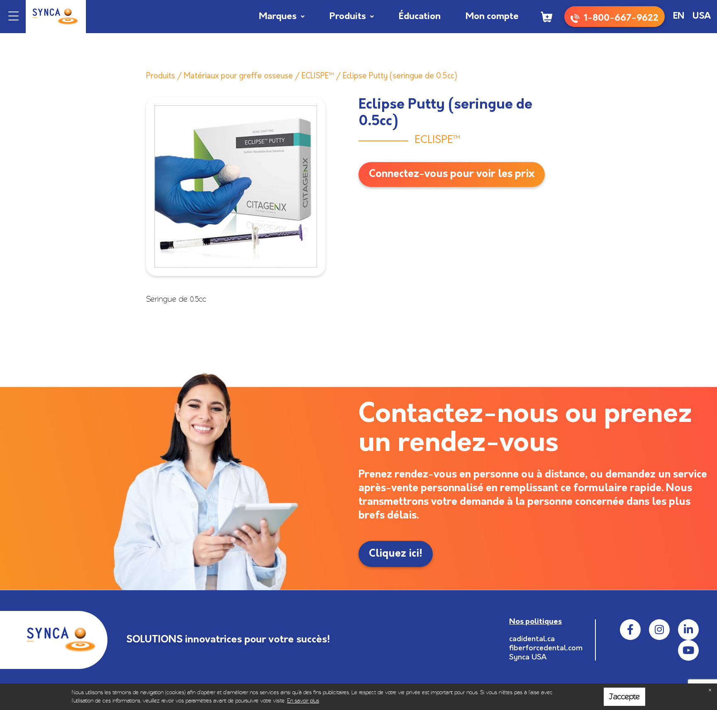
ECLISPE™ (318, 76)
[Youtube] (688, 650)
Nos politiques (535, 622)
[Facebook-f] (630, 629)
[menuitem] (678, 16)
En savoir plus (303, 700)
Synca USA (528, 658)
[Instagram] (659, 629)
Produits (347, 17)
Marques (278, 17)
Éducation (420, 17)
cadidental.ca (532, 639)
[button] (13, 17)
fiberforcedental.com (546, 648)
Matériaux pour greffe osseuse (238, 76)
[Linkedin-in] (688, 629)
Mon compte (492, 17)
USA (702, 16)
